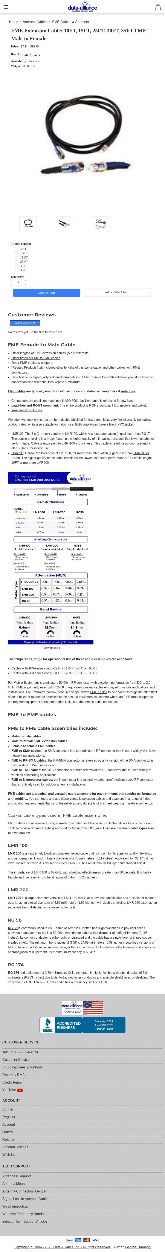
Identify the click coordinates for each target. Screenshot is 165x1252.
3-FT (23, 249)
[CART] (158, 7)
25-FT (24, 261)
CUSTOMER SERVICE (21, 1042)
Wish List (9, 1154)
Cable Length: (21, 243)
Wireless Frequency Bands (23, 1214)
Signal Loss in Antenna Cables (25, 1199)
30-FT (24, 266)
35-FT (24, 270)
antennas (128, 391)
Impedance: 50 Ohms (26, 410)
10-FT (24, 253)
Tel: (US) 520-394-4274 (20, 1052)
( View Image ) (51, 647)
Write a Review (25, 323)
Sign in (7, 1109)
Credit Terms (12, 1082)
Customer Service (16, 1060)
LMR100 (17, 433)
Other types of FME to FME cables (35, 358)
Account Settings (15, 1147)
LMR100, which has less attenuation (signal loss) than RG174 (108, 433)
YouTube (9, 1090)
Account (8, 1124)
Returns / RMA (13, 1075)
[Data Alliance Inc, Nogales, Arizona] (82, 1025)
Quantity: (17, 276)
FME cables (16, 391)
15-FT (24, 257)
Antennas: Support (16, 1176)
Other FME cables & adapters (32, 362)
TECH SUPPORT (16, 1166)
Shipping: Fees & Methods (22, 1067)
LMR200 (17, 453)
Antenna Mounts (14, 1184)
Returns (8, 1139)
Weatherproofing (15, 1206)
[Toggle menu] (6, 7)
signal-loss (101, 419)
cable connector (106, 702)
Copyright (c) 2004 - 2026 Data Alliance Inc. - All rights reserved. (62, 1247)
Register (8, 1117)
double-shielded (72, 419)
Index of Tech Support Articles (24, 1221)
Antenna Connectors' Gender (24, 1191)
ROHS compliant (101, 405)
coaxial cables (93, 687)
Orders (7, 1132)
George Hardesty (138, 1247)
